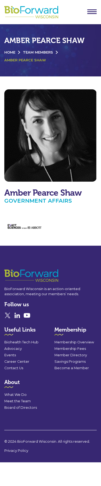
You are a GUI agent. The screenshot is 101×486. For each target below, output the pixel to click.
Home (9, 52)
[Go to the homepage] (21, 275)
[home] (30, 12)
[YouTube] (27, 315)
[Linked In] (17, 315)
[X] (7, 315)
